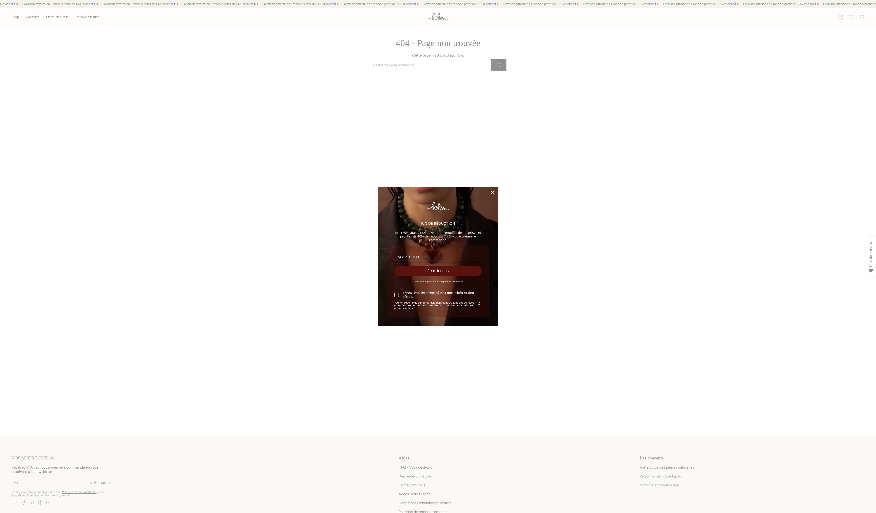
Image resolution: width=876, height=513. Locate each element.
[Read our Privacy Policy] (479, 303)
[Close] (492, 192)
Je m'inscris (438, 270)
